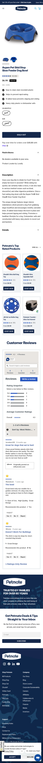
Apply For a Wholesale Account (13, 742)
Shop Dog (5, 680)
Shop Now (8, 288)
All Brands (5, 706)
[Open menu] (3, 8)
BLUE (6, 113)
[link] (9, 354)
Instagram (4, 664)
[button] (2, 746)
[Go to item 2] (13, 59)
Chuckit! (5, 687)
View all (35, 247)
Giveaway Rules (7, 723)
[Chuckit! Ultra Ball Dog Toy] (11, 263)
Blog (24, 680)
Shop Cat (5, 684)
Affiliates (26, 695)
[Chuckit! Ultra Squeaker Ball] (31, 263)
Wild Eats (5, 698)
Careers (25, 691)
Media (25, 708)
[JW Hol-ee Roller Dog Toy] (11, 305)
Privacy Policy (9, 751)
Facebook (9, 664)
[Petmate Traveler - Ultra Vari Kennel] (31, 305)
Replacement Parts (9, 734)
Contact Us (6, 731)
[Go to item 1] (5, 59)
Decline (30, 757)
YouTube (18, 664)
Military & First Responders (11, 738)
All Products (6, 676)
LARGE (6, 123)
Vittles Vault (6, 691)
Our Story (26, 676)
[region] (21, 34)
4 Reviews (21, 354)
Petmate (5, 695)
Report (23, 516)
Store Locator (27, 684)
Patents (25, 704)
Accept (12, 757)
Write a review (29, 379)
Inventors (26, 712)
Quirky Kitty (6, 702)
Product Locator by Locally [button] (12, 164)
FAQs (4, 727)
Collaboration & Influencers (28, 700)
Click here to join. (26, 2)
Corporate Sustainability (31, 687)
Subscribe (21, 641)
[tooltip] (10, 359)
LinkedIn (13, 664)
